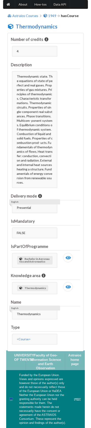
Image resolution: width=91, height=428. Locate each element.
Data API (60, 4)
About (23, 4)
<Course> (24, 339)
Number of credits (27, 39)
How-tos (40, 4)
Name (16, 302)
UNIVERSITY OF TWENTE (24, 357)
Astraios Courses (25, 15)
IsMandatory (23, 221)
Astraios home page (74, 359)
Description (21, 64)
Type (15, 327)
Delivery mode (24, 196)
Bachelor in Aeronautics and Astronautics (34, 260)
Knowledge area (25, 275)
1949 (52, 15)
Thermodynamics (36, 26)
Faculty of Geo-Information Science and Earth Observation (45, 361)
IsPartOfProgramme (29, 246)
